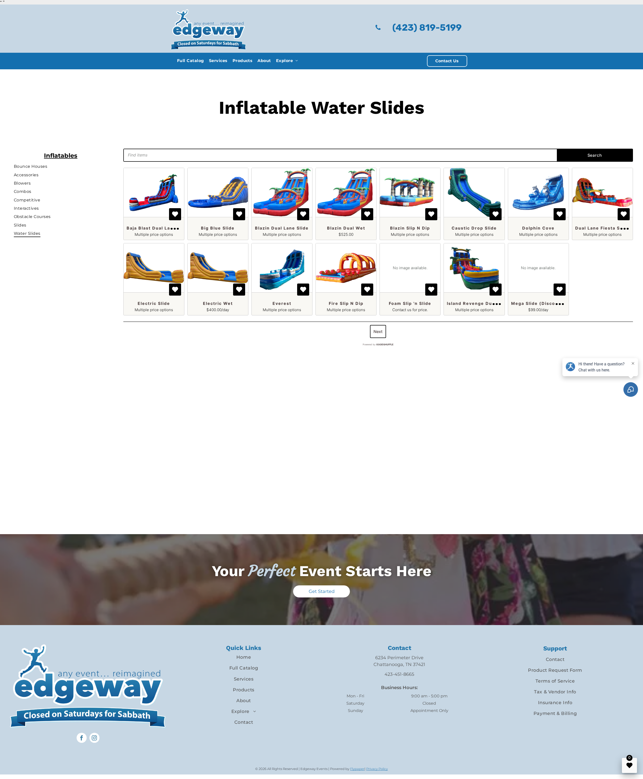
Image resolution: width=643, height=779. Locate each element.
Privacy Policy (377, 769)
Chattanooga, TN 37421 (399, 664)
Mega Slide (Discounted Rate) (547, 303)
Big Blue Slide (218, 228)
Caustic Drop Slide (474, 228)
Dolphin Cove (538, 228)
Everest (282, 303)
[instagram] (94, 738)
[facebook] (82, 738)
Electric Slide (154, 303)
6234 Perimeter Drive (399, 657)
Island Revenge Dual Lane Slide (485, 303)
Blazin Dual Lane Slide (282, 228)
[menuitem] (190, 60)
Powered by (378, 344)
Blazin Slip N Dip (410, 228)
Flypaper (357, 769)
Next (378, 331)
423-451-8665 (399, 674)
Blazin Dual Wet (346, 228)
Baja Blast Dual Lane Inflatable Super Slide (178, 228)
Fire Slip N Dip (346, 303)
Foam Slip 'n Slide (410, 303)
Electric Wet (218, 303)
